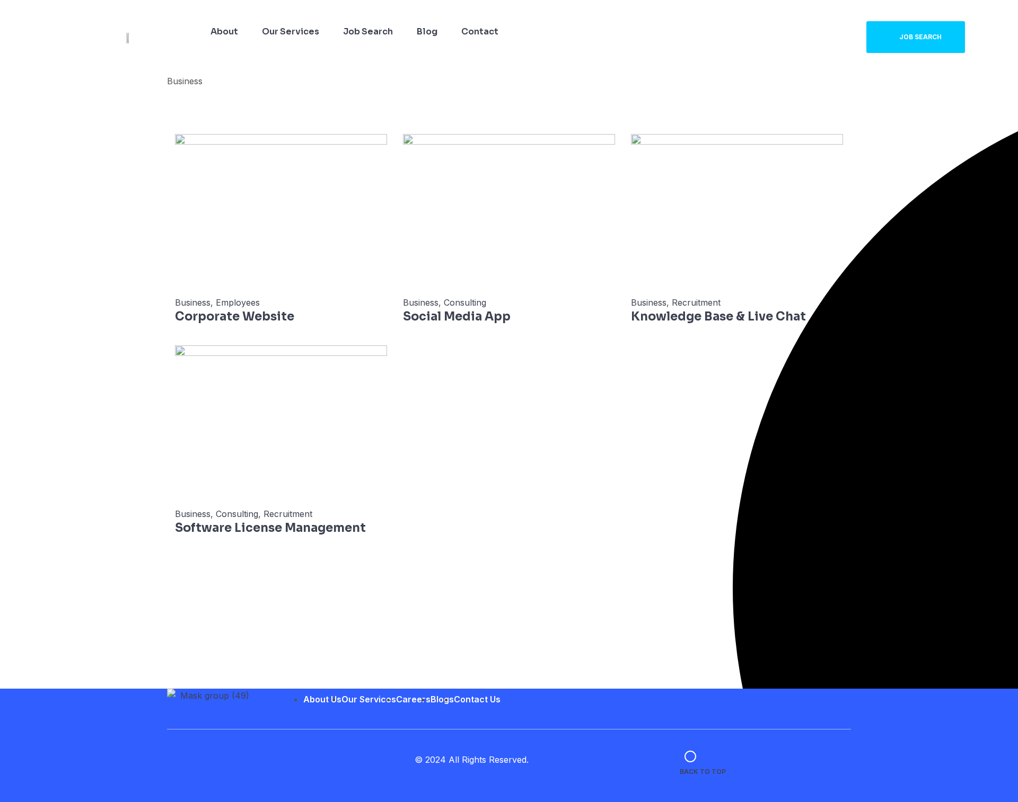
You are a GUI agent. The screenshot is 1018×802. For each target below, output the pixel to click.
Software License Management (270, 528)
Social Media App (457, 316)
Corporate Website (234, 316)
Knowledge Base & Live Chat (718, 316)
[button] (915, 37)
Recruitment (696, 302)
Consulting (465, 302)
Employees (238, 302)
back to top (703, 772)
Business (192, 302)
